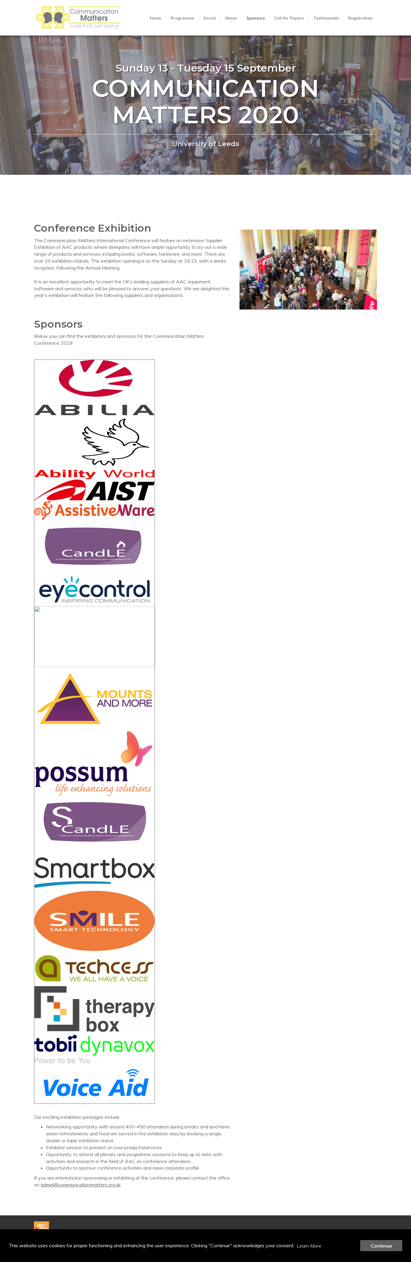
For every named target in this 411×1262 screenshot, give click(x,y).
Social (209, 18)
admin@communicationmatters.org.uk (81, 1185)
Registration (360, 18)
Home (155, 18)
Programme (182, 18)
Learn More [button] (309, 1246)
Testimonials (326, 18)
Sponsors (255, 18)
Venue (231, 18)
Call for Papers (289, 18)
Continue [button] (381, 1246)
